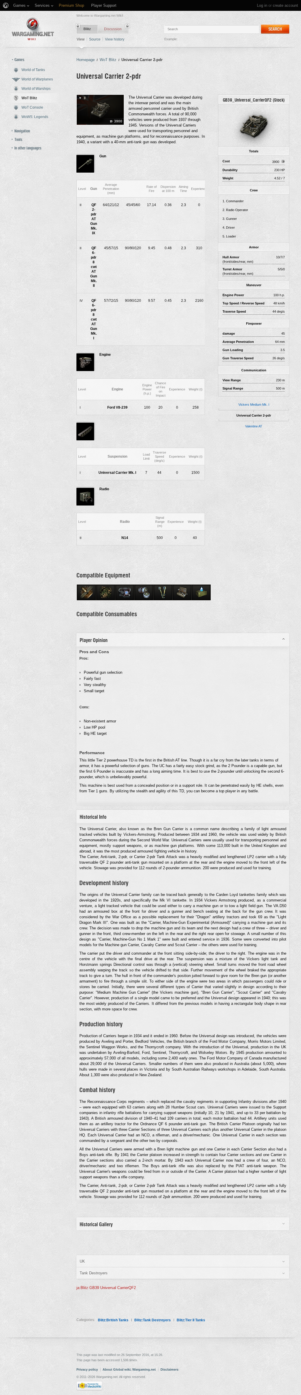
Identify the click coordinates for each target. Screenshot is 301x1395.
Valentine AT (253, 426)
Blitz (87, 29)
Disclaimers (169, 1369)
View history (114, 39)
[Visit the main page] (33, 29)
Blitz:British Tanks (113, 1320)
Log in (262, 5)
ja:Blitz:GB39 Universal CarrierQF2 (106, 1288)
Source (95, 39)
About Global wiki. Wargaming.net (129, 1369)
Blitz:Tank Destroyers (152, 1320)
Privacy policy (87, 1369)
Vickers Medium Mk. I (253, 404)
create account (285, 5)
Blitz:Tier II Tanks (191, 1320)
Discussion (113, 29)
